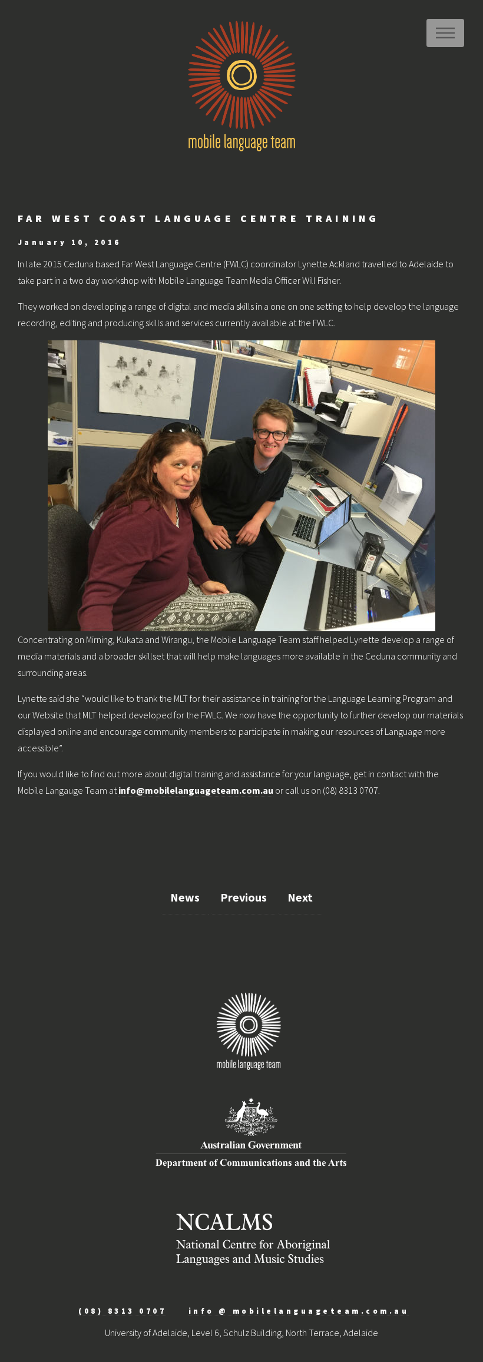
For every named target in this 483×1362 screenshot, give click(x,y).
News (185, 897)
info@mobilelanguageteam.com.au (195, 790)
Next (300, 897)
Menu (445, 33)
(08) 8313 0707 (122, 1310)
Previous (243, 897)
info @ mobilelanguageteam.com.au (298, 1310)
